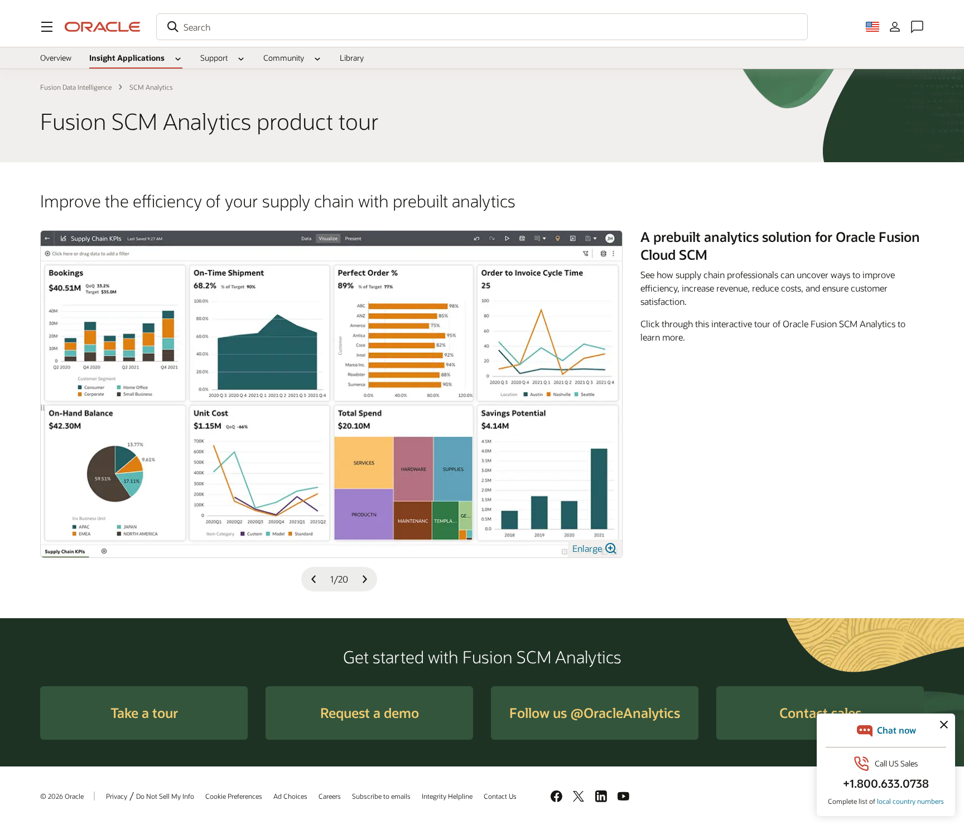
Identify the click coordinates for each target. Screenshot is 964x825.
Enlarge (588, 548)
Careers (330, 796)
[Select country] (872, 26)
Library (352, 57)
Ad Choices (290, 796)
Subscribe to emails (381, 796)
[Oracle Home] (102, 27)
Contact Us (500, 796)
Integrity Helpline (447, 796)
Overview (55, 57)
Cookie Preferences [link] (233, 796)
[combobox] (482, 26)
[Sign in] (895, 26)
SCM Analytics (151, 86)
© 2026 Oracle (62, 796)
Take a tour (144, 712)
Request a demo (369, 712)
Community (283, 57)
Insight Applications (127, 57)
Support (214, 57)
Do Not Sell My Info (165, 796)
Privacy (116, 796)
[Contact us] (917, 26)
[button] (47, 26)
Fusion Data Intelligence (76, 86)
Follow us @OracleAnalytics (594, 712)
